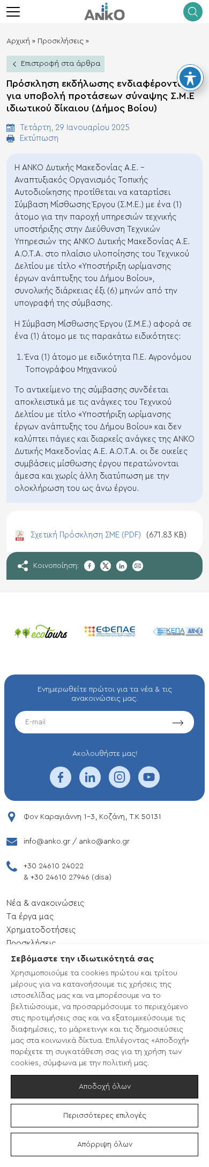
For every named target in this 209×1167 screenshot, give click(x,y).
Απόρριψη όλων (104, 1144)
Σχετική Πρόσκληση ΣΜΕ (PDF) (108, 535)
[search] (193, 11)
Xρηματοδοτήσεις (41, 930)
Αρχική (18, 41)
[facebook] (60, 784)
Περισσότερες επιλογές (104, 1115)
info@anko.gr (47, 841)
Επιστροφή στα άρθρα (60, 63)
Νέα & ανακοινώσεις (45, 903)
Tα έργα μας (30, 917)
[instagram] (119, 784)
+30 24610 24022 (54, 866)
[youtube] (149, 784)
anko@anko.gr (104, 841)
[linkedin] (90, 784)
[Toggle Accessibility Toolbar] (190, 77)
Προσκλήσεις (61, 41)
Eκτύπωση (39, 138)
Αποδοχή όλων (105, 1086)
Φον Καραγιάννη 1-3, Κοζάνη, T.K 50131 (92, 817)
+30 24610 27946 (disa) (71, 877)
